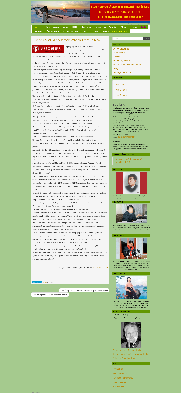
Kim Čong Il (121, 90)
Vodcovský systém (121, 60)
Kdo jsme (65, 27)
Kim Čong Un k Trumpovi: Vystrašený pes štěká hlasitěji (84, 290)
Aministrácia (118, 387)
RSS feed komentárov (122, 378)
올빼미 (45, 282)
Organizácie (38, 31)
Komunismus (119, 53)
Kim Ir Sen (121, 84)
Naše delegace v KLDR (120, 31)
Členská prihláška (53, 31)
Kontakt (84, 31)
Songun (116, 68)
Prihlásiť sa (117, 369)
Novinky (37, 27)
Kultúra (134, 27)
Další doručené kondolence (125, 358)
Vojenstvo (124, 27)
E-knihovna (105, 31)
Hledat (147, 38)
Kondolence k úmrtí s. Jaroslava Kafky (130, 354)
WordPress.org (119, 382)
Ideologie (56, 27)
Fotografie (112, 27)
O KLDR (75, 27)
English (144, 27)
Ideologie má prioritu (122, 72)
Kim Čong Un (122, 95)
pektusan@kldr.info (127, 137)
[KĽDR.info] (90, 12)
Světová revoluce (121, 49)
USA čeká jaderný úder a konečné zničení (49, 294)
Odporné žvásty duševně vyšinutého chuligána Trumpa (66, 40)
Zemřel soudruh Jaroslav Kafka (127, 350)
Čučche (47, 27)
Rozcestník (94, 31)
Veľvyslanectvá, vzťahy (70, 31)
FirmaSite (37, 392)
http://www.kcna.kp (100, 267)
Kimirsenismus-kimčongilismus (127, 64)
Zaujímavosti (86, 27)
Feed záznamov (119, 373)
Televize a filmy (101, 27)
